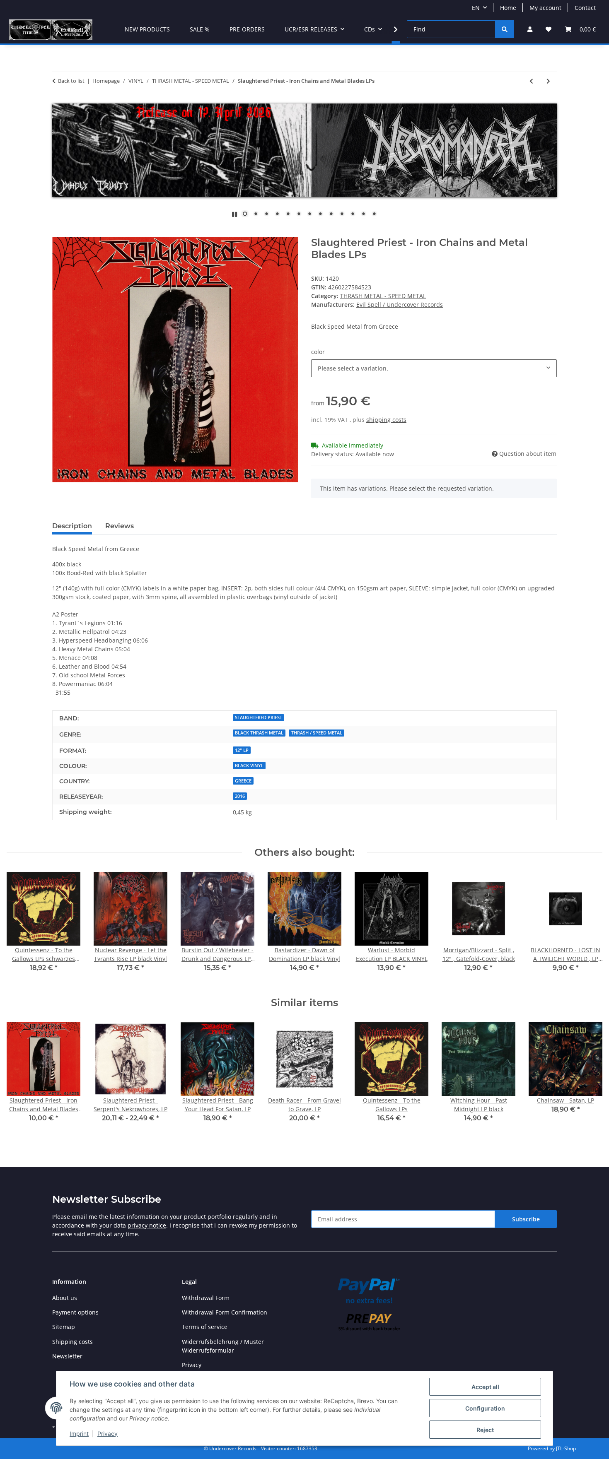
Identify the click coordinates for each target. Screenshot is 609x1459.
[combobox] (434, 368)
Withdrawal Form (206, 1298)
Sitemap (63, 1327)
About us (64, 1298)
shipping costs (386, 420)
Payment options (75, 1312)
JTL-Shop (566, 1448)
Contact (585, 8)
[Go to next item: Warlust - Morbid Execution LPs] (548, 81)
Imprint (79, 1433)
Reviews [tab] (119, 526)
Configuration (485, 1408)
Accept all (485, 1386)
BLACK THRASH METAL (259, 733)
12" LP (242, 750)
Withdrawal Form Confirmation (224, 1312)
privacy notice (147, 1225)
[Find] (504, 29)
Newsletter (67, 1356)
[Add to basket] (58, 232)
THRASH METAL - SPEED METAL (383, 296)
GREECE (243, 781)
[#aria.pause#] (234, 214)
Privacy (107, 1433)
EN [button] (476, 8)
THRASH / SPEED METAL (316, 733)
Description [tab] (72, 526)
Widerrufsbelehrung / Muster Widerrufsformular (223, 1346)
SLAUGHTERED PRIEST (258, 717)
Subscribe (526, 1219)
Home (508, 8)
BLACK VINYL (249, 765)
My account (545, 8)
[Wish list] (548, 29)
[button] (530, 29)
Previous (20, 928)
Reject (485, 1429)
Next (589, 928)
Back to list (71, 80)
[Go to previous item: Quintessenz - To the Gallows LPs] (531, 81)
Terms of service (204, 1327)
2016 (240, 796)
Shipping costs (72, 1342)
